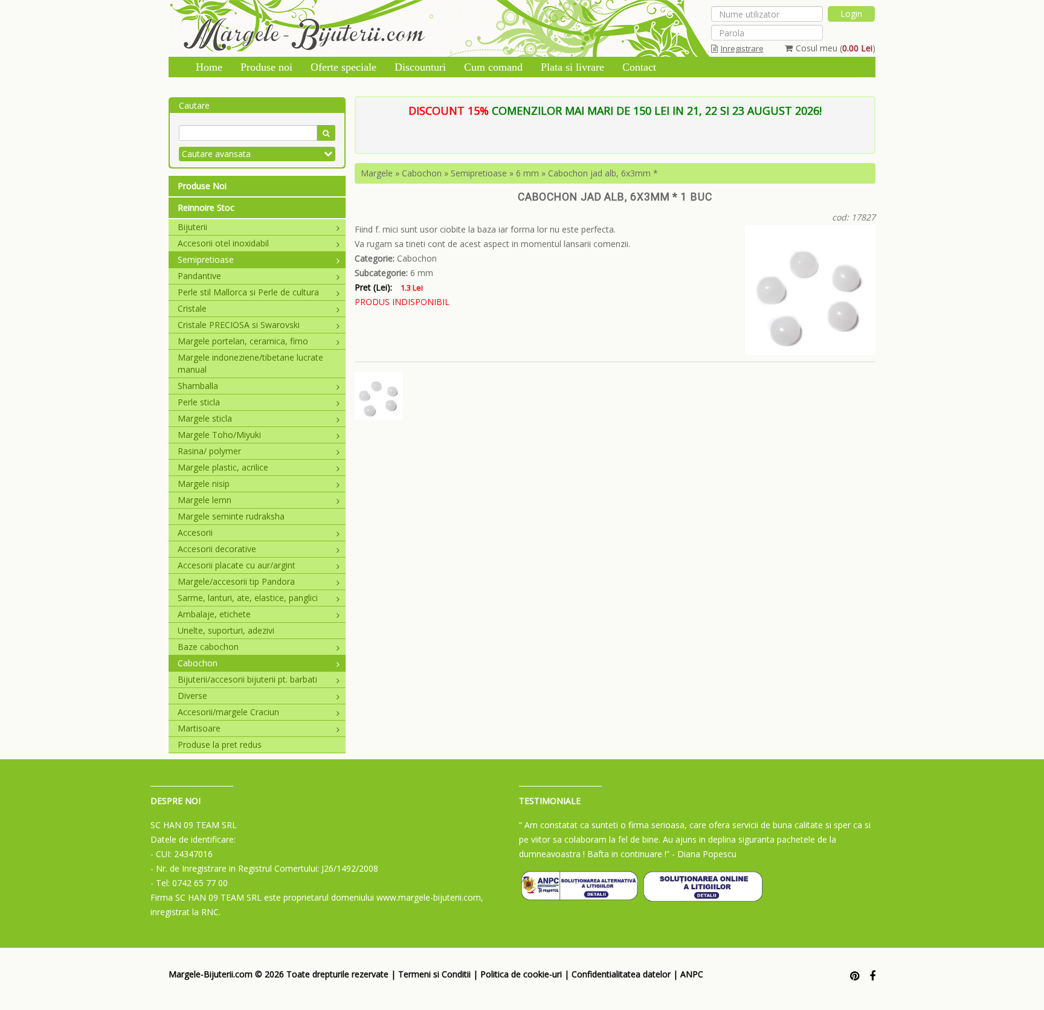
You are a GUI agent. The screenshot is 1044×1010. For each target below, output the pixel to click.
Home (209, 67)
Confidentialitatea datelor (621, 974)
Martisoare (199, 728)
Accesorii (195, 532)
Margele (377, 173)
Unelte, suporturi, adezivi (226, 630)
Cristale (192, 308)
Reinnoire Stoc (206, 207)
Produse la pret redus (220, 744)
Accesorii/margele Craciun (228, 712)
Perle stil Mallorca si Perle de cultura (248, 292)
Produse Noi (202, 185)
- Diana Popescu (704, 854)
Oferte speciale (343, 67)
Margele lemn (204, 500)
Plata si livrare (572, 67)
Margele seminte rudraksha (231, 516)
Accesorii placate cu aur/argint (236, 565)
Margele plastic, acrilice (223, 467)
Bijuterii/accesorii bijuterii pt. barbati (247, 679)
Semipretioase (206, 259)
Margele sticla (205, 418)
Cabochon (198, 663)
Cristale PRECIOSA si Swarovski (239, 324)
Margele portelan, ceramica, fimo (243, 341)
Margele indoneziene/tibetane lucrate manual (250, 363)
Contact (639, 67)
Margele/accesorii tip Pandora (236, 581)
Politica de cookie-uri (521, 974)
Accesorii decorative (217, 549)
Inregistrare (742, 48)
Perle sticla (199, 402)
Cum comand (493, 67)
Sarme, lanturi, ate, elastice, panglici (248, 597)
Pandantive (199, 275)
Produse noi (266, 67)
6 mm (527, 173)
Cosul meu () (835, 48)
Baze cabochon (208, 646)
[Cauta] (326, 133)
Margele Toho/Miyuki (219, 434)
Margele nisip (204, 483)
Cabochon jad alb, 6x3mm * (603, 173)
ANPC (691, 974)
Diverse (192, 695)
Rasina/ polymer (209, 451)
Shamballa (198, 385)
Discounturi (420, 67)
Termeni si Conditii (434, 974)
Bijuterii (192, 227)
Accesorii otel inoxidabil (223, 243)
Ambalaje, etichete (214, 614)
